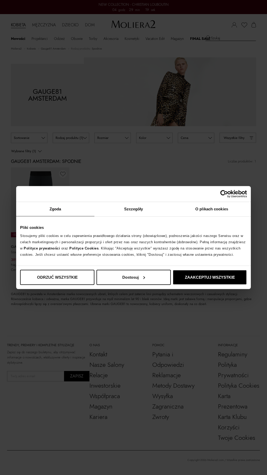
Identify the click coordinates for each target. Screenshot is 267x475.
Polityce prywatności (42, 248)
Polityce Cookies (84, 248)
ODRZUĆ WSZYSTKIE (57, 277)
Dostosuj (130, 277)
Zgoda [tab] (55, 209)
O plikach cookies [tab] (211, 209)
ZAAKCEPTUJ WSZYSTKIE (210, 277)
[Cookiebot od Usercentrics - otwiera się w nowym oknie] (224, 194)
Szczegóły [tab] (133, 209)
